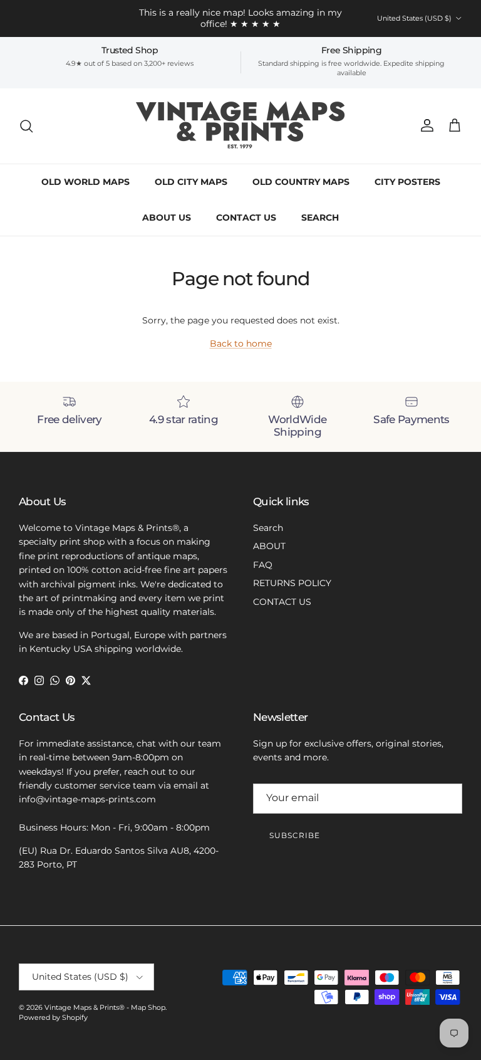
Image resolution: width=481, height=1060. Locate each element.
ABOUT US (166, 217)
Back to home (241, 343)
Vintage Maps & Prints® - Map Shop (104, 1007)
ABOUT (269, 546)
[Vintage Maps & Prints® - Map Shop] (241, 126)
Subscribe (294, 835)
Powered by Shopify (53, 1017)
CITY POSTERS (407, 181)
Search (268, 527)
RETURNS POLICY (292, 583)
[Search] (26, 126)
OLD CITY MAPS (191, 181)
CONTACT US (246, 217)
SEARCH (320, 217)
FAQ (262, 564)
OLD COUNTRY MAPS (300, 181)
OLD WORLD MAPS (85, 181)
